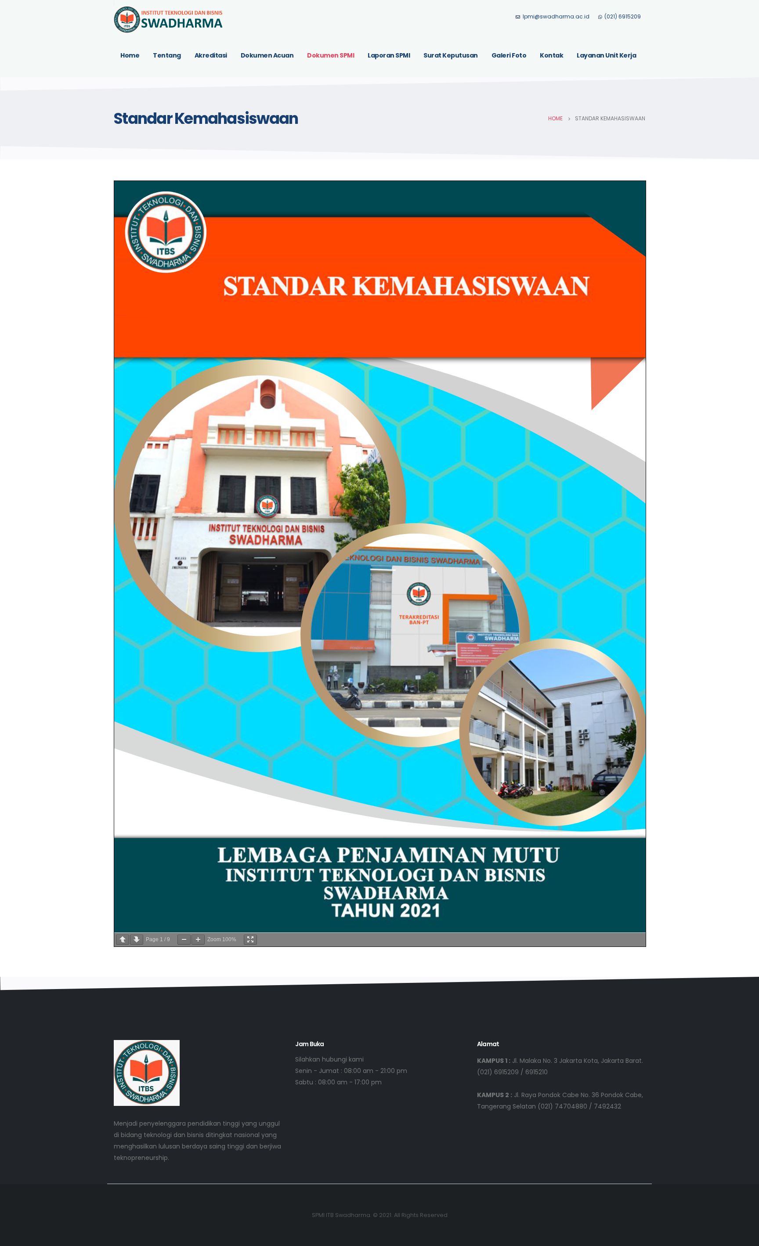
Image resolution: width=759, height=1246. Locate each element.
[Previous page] (122, 940)
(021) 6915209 (622, 16)
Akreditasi (211, 55)
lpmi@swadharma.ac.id (556, 16)
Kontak (551, 55)
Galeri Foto (509, 55)
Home (129, 55)
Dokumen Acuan (267, 55)
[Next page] (136, 940)
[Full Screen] (250, 940)
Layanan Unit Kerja (606, 55)
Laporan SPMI (389, 55)
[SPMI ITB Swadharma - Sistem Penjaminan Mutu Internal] (169, 19)
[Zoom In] (198, 940)
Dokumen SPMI (330, 55)
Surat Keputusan (450, 55)
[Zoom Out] (184, 940)
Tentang (167, 55)
